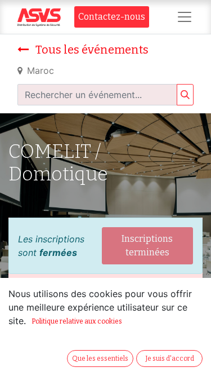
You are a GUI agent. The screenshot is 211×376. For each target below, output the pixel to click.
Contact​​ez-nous (111, 16)
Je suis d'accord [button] (169, 358)
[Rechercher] (185, 94)
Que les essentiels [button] (100, 358)
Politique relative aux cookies (77, 321)
